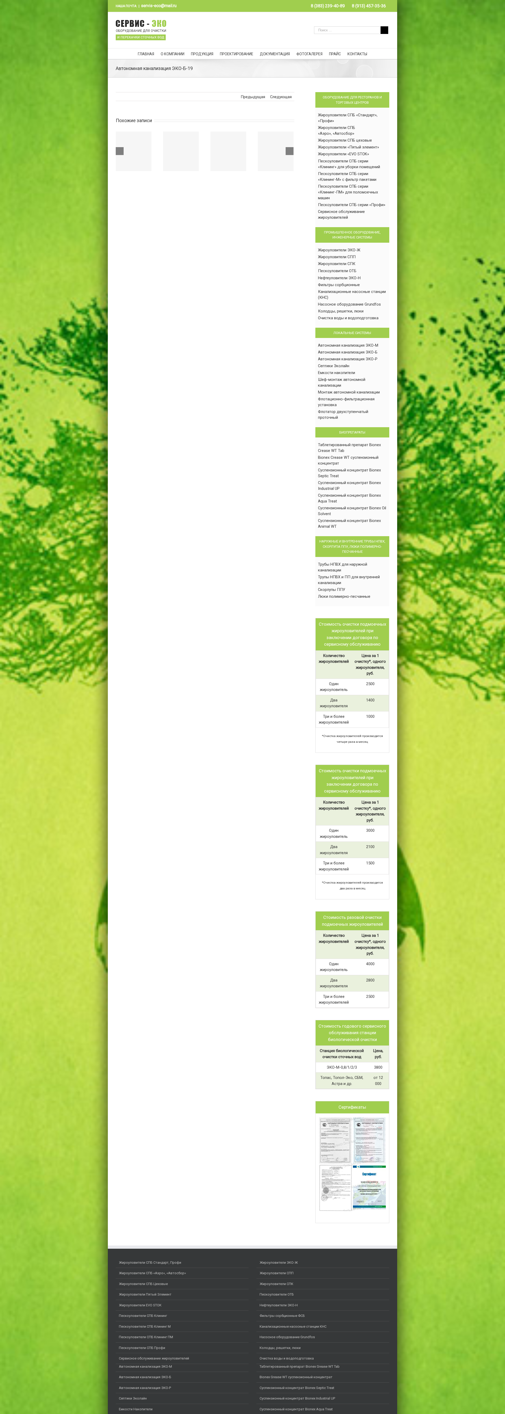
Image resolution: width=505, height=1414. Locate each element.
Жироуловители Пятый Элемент (145, 1294)
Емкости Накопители (136, 1409)
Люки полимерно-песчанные (344, 596)
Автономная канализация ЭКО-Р (347, 359)
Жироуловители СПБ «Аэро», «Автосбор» (152, 1273)
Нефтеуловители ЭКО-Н (339, 278)
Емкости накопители (336, 372)
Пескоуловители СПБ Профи (142, 1348)
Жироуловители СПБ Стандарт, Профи (150, 1262)
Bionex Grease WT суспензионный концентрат (296, 1377)
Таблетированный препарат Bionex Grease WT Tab (300, 1366)
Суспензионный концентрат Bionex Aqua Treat (296, 1409)
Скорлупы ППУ (331, 589)
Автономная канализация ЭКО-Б (347, 352)
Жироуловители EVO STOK (140, 1305)
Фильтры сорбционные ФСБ (282, 1316)
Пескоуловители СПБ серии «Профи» (351, 204)
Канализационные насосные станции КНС (293, 1326)
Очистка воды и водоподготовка (348, 318)
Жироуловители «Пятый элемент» (348, 147)
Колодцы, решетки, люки (340, 311)
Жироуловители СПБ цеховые (345, 140)
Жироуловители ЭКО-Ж (339, 250)
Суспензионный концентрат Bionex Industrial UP (297, 1398)
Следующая (281, 96)
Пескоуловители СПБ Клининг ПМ (146, 1337)
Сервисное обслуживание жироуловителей (154, 1358)
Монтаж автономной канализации (349, 392)
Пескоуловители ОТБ (337, 270)
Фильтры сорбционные (339, 284)
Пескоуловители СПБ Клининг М (145, 1326)
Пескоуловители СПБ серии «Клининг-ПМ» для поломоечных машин (348, 192)
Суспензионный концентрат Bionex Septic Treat (297, 1388)
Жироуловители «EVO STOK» (343, 154)
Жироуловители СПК (336, 263)
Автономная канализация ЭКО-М (348, 345)
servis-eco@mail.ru (158, 5)
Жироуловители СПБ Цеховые (143, 1284)
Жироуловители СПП (337, 257)
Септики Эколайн (333, 366)
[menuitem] (327, 6)
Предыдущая (253, 96)
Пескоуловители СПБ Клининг (143, 1316)
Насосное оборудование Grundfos (349, 304)
